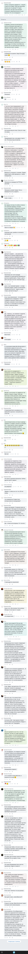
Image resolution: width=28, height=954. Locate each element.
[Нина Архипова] (2, 873)
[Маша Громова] (2, 370)
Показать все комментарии (14, 638)
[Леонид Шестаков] (2, 589)
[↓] (22, 14)
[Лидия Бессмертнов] (2, 789)
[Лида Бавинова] (2, 252)
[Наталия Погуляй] (2, 750)
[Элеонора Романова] (2, 530)
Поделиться (24, 14)
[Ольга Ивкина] (2, 67)
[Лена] (2, 312)
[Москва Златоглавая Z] (2, 147)
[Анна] (2, 622)
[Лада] (2, 730)
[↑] (19, 14)
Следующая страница (14, 941)
